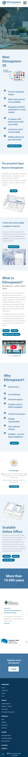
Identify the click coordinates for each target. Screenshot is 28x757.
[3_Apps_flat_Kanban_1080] (14, 203)
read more (6, 623)
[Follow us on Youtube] (3, 748)
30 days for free (16, 355)
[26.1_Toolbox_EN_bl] (14, 75)
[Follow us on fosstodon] (6, 748)
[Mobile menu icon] (24, 2)
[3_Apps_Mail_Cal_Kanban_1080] (14, 510)
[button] (2, 474)
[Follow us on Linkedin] (4, 748)
